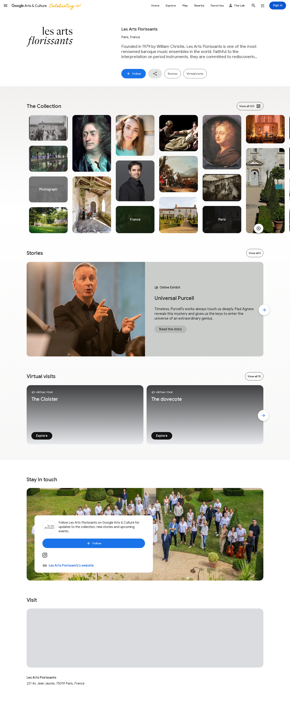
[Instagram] (47, 556)
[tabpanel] (48, 174)
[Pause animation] (258, 228)
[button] (5, 5)
